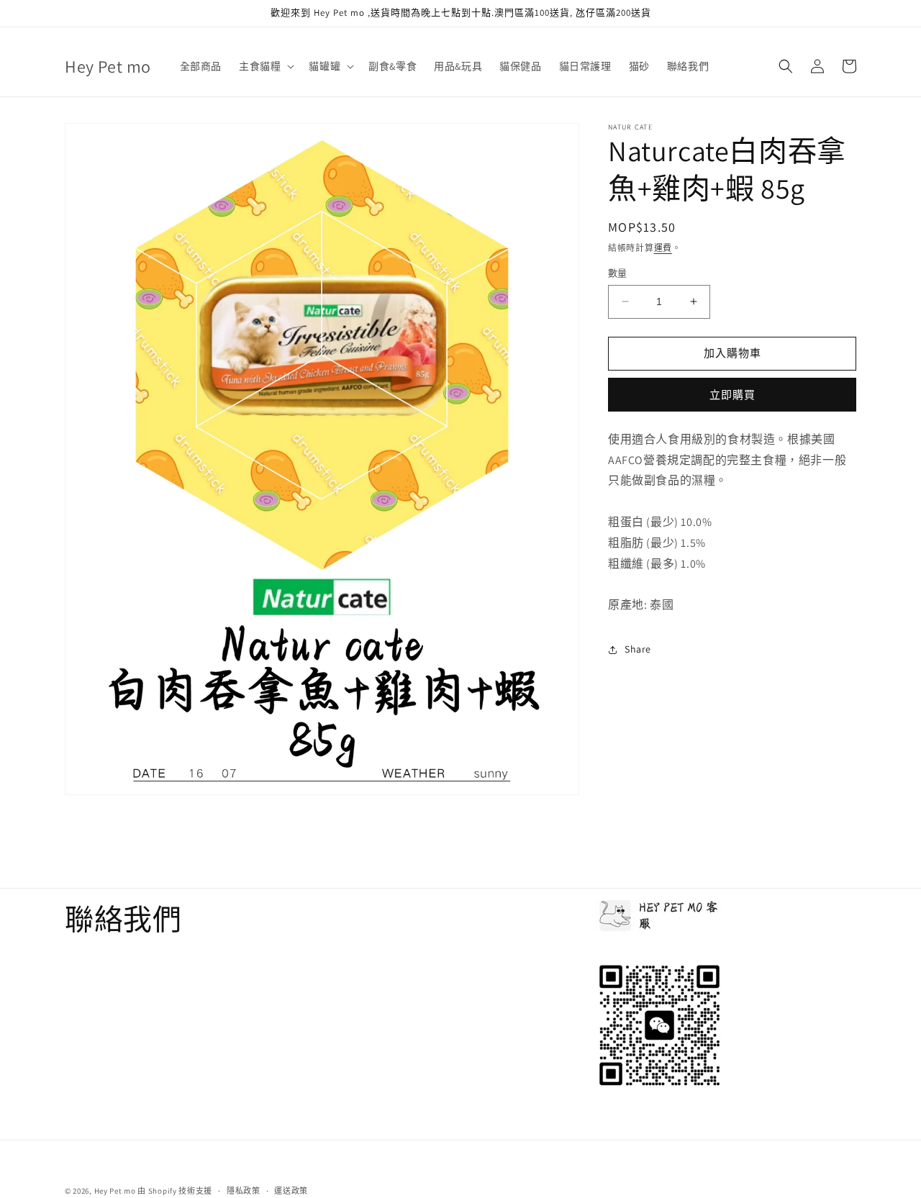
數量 (617, 273)
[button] (265, 66)
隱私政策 (243, 1190)
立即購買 (732, 394)
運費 (663, 247)
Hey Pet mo (115, 1191)
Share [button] (638, 649)
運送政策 (291, 1190)
